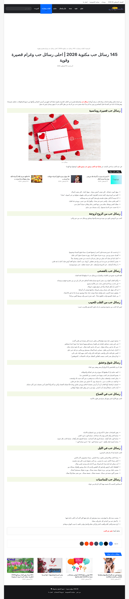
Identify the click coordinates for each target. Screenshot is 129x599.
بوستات (103, 2)
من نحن (78, 592)
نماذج (55, 8)
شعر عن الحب (108, 531)
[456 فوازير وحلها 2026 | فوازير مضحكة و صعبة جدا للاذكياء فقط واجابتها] (79, 565)
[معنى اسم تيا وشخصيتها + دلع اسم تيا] (50, 565)
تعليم (81, 8)
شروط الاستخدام (59, 592)
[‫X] (106, 544)
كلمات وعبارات (46, 8)
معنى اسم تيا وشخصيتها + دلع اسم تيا (52, 575)
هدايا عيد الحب (96, 166)
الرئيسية (88, 48)
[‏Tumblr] (96, 544)
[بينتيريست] (91, 544)
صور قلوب (80, 166)
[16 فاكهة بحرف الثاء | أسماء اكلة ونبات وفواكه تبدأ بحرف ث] (36, 179)
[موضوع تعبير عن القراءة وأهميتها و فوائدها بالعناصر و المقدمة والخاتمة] (109, 565)
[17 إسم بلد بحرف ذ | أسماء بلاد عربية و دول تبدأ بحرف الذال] (116, 179)
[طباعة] (82, 544)
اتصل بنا (85, 2)
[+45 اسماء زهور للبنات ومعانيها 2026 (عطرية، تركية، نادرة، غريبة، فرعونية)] (20, 565)
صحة (70, 8)
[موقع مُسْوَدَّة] (115, 8)
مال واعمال (62, 8)
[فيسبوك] (111, 544)
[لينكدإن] (101, 544)
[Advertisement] (64, 30)
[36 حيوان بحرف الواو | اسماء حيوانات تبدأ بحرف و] (76, 179)
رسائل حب (84, 102)
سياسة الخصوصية (94, 2)
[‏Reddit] (87, 544)
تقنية (76, 8)
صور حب (87, 166)
